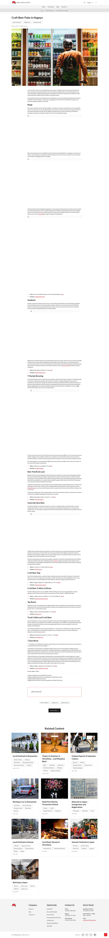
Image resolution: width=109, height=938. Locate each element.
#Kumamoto (17, 762)
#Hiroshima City (47, 848)
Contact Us (64, 6)
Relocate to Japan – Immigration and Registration (80, 804)
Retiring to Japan (20, 882)
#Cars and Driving (27, 805)
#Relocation (85, 810)
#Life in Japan (24, 886)
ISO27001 (49, 926)
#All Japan (75, 845)
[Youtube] (95, 934)
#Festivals (27, 759)
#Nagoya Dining (37, 22)
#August (45, 808)
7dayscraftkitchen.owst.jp (41, 668)
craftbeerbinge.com (40, 296)
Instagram (55, 560)
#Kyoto (15, 851)
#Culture (75, 762)
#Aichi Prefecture (17, 22)
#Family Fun (76, 848)
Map (54, 497)
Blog (58, 6)
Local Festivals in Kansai (23, 842)
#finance (16, 886)
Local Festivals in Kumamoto (25, 756)
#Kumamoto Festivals (19, 765)
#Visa (92, 810)
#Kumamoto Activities (28, 762)
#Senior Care (24, 888)
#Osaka (22, 851)
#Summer (45, 770)
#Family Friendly (18, 759)
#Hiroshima (60, 765)
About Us (31, 909)
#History (82, 762)
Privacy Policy (50, 914)
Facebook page (65, 365)
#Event (52, 808)
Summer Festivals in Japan (83, 842)
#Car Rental (17, 805)
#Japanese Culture (77, 765)
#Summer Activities (55, 770)
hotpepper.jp (38, 614)
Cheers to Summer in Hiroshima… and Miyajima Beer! (53, 759)
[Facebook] (87, 934)
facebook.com (38, 569)
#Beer (44, 765)
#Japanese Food (88, 765)
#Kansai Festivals (29, 848)
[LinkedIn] (83, 934)
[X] (91, 934)
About (43, 6)
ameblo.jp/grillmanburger (41, 598)
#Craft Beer (52, 765)
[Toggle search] (84, 2)
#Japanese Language (77, 768)
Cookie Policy (50, 920)
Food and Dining (49, 10)
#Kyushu (29, 765)
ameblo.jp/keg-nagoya (40, 585)
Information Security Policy (54, 917)
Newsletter (49, 909)
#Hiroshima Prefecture (48, 767)
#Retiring (16, 888)
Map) (59, 582)
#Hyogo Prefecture (47, 810)
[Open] (95, 2)
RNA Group (18, 934)
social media (41, 214)
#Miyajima (59, 767)
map (62, 294)
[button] (90, 2)
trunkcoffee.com (39, 637)
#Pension (32, 886)
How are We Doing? (52, 912)
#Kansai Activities (18, 848)
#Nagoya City (27, 22)
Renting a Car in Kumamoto (24, 802)
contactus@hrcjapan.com (89, 920)
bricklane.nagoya (39, 499)
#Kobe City (58, 810)
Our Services (51, 6)
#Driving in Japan (18, 808)
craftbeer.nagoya (39, 468)
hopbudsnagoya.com (40, 372)
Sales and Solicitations (52, 923)
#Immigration (76, 810)
